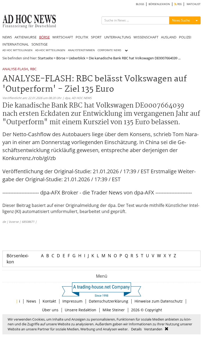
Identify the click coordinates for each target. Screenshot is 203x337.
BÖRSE (44, 37)
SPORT (96, 37)
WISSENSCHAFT (145, 37)
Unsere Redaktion (80, 309)
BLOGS (140, 4)
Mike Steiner (114, 309)
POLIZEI (185, 37)
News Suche (181, 20)
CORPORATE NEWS (109, 50)
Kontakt (49, 301)
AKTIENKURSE (25, 37)
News (31, 301)
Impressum (72, 301)
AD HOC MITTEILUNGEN (17, 50)
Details (136, 329)
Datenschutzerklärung (108, 301)
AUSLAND (168, 37)
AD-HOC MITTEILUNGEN (50, 50)
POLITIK (82, 37)
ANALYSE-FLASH (15, 69)
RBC (33, 69)
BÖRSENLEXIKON (159, 4)
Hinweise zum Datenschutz (159, 301)
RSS (179, 4)
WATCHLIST (194, 4)
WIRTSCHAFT (62, 37)
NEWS (7, 37)
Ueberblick (77, 58)
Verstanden (153, 329)
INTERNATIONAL (15, 44)
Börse (60, 58)
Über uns (50, 309)
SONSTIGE (39, 44)
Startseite (45, 58)
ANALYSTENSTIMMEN (81, 50)
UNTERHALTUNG (117, 37)
